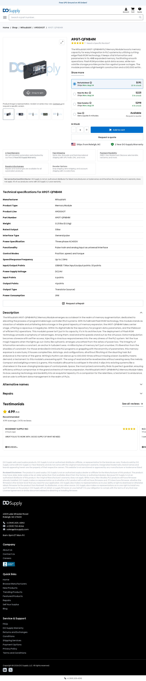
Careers (7, 558)
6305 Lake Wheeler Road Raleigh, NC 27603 (15, 515)
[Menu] (6, 17)
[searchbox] (76, 17)
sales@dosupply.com (18, 529)
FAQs (5, 623)
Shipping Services (12, 640)
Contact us (57, 104)
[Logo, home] (12, 10)
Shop (15, 27)
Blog (5, 608)
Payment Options (12, 644)
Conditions (9, 636)
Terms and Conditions (14, 652)
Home (6, 27)
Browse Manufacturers (15, 583)
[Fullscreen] (62, 42)
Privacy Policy (10, 648)
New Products (10, 587)
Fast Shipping (59, 153)
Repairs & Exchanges (14, 166)
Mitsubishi (26, 27)
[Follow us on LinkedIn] (5, 670)
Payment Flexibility (108, 153)
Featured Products (13, 596)
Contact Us (9, 554)
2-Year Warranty (12, 153)
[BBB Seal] (73, 564)
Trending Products (12, 592)
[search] (140, 17)
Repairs (7, 600)
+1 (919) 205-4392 (16, 522)
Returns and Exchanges (15, 632)
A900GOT (39, 27)
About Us (7, 549)
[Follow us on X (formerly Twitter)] (11, 670)
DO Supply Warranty (13, 627)
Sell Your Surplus (11, 604)
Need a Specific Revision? (98, 43)
